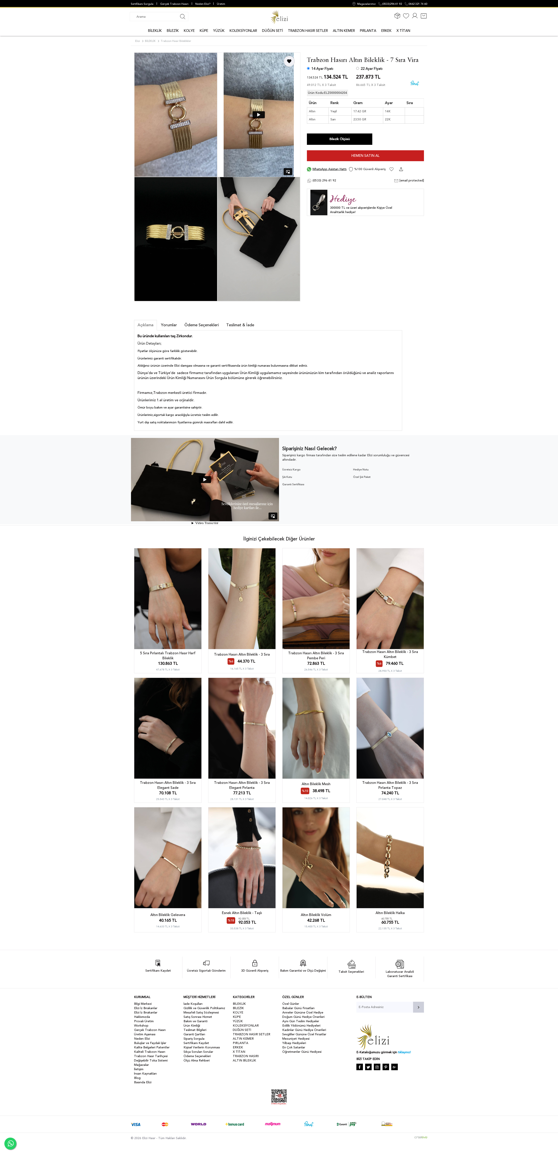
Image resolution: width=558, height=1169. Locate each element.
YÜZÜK (219, 30)
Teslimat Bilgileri (195, 1030)
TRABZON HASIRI (246, 1056)
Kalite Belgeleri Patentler (152, 1047)
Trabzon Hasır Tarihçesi (151, 1056)
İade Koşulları (193, 1004)
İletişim (138, 1069)
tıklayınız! (404, 1052)
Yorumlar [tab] (169, 325)
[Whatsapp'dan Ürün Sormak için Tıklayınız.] (10, 1144)
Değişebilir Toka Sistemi (151, 1060)
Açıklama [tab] (145, 325)
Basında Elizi (142, 1082)
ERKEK (386, 30)
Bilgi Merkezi (143, 1004)
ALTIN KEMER (344, 30)
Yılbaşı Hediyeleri (294, 1043)
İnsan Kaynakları (145, 1074)
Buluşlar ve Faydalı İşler (150, 1043)
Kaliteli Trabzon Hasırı (149, 1052)
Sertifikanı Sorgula (142, 4)
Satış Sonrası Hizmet (198, 1017)
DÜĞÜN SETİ (272, 30)
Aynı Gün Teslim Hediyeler (300, 1021)
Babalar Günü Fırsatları (298, 1008)
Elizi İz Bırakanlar (145, 1008)
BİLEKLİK (155, 30)
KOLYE (189, 30)
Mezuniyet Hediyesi (296, 1039)
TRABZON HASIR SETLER (308, 30)
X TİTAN (403, 30)
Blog (137, 1078)
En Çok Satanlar (293, 1047)
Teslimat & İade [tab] (240, 325)
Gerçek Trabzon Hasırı (174, 4)
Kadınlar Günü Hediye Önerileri (304, 1030)
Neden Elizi (142, 1039)
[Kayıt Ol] (414, 18)
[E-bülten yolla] (418, 1007)
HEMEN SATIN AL (365, 155)
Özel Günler (290, 1004)
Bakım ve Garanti (196, 1021)
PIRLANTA (368, 30)
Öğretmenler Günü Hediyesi (302, 1052)
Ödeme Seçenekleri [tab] (201, 325)
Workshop (141, 1026)
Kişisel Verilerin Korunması (202, 1047)
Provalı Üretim (144, 1021)
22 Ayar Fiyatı (372, 68)
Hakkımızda (142, 1017)
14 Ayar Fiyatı (322, 68)
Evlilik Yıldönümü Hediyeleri (301, 1026)
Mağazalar (141, 1065)
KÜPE (204, 30)
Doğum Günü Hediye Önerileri (303, 1017)
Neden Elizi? (203, 4)
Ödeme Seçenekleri (197, 1056)
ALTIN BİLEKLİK (244, 1060)
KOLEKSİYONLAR (243, 30)
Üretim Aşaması (144, 1034)
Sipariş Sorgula (194, 1039)
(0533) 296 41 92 (324, 180)
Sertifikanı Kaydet (196, 1043)
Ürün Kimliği (192, 1026)
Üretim (221, 4)
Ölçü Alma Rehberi (197, 1060)
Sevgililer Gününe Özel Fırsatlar (304, 1034)
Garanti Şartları (194, 1034)
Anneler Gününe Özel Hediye (302, 1012)
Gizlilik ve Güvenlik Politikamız (204, 1008)
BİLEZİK (173, 30)
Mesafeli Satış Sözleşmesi (201, 1012)
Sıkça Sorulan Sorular (198, 1052)
